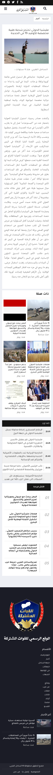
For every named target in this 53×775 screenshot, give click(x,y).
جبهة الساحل (43, 663)
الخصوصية (35, 772)
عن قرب (46, 687)
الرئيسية (45, 19)
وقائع (47, 683)
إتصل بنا (25, 772)
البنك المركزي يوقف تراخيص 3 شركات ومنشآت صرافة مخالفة (15, 406)
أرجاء (47, 699)
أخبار (38, 19)
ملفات (46, 691)
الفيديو (46, 706)
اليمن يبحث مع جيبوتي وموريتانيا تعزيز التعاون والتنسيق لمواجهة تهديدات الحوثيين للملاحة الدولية (15, 328)
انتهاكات (46, 667)
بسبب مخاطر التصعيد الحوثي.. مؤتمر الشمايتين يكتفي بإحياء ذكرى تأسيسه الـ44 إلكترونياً (21, 534)
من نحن (16, 772)
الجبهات (46, 675)
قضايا (47, 703)
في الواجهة (44, 671)
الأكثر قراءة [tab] (39, 487)
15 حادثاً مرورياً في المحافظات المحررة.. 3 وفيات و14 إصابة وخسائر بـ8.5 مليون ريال (19, 738)
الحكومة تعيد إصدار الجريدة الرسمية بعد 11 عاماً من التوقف (39, 406)
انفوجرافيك (44, 655)
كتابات (46, 695)
